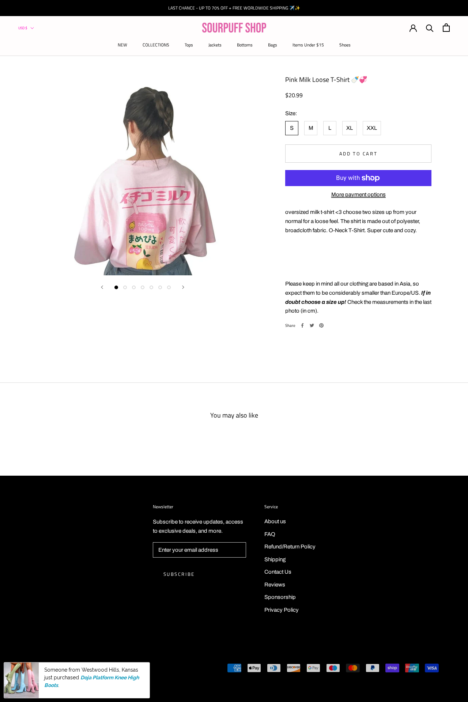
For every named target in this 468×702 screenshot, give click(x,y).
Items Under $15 (308, 44)
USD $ (22, 28)
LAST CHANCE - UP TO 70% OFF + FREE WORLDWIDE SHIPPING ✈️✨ (234, 7)
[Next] (183, 287)
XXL (372, 128)
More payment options (358, 194)
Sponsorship (280, 597)
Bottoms (245, 44)
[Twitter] (312, 325)
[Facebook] (302, 325)
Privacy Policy (281, 610)
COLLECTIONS (156, 44)
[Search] (430, 27)
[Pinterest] (321, 325)
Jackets (215, 44)
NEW (122, 44)
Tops (189, 44)
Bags (272, 44)
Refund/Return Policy (290, 547)
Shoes (345, 44)
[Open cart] (446, 27)
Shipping (275, 559)
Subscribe (179, 574)
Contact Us (277, 572)
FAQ (269, 534)
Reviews (274, 585)
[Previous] (102, 287)
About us (275, 521)
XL (349, 128)
